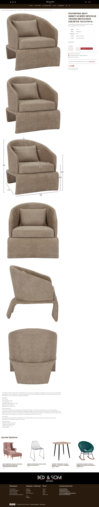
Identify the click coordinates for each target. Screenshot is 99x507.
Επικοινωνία (61, 5)
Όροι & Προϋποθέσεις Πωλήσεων (16, 494)
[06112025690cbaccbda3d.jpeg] (33, 168)
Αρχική (31, 5)
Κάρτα (27, 496)
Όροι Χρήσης (42, 504)
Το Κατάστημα (12, 489)
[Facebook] (11, 2)
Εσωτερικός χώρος (75, 69)
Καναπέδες (28, 490)
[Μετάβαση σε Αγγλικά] (66, 5)
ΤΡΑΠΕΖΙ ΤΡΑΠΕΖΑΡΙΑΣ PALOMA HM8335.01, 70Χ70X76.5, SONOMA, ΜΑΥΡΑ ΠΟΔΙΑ (60, 465)
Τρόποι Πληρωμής (13, 491)
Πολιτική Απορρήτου (34, 504)
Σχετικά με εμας (47, 5)
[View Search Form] (86, 2)
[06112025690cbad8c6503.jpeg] (33, 356)
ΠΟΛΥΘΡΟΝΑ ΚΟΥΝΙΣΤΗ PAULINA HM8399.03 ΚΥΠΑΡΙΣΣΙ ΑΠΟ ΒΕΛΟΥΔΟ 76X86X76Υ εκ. (85, 465)
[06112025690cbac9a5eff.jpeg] (33, 42)
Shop (44, 490)
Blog (54, 5)
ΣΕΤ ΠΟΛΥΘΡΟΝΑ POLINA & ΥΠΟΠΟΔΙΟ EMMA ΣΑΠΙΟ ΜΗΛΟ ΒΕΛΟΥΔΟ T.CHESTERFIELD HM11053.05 (12, 465)
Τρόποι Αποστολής (13, 493)
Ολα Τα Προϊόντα (29, 493)
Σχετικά (44, 491)
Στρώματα (28, 491)
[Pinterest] (15, 2)
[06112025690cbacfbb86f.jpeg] (33, 231)
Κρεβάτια (28, 489)
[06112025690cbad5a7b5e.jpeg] (33, 294)
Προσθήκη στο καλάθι (86, 48)
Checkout (28, 497)
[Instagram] (13, 2)
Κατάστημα (38, 5)
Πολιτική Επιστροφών (14, 490)
